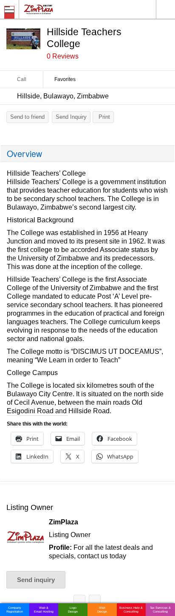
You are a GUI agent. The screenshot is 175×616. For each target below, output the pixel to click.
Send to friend (27, 117)
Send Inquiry (71, 117)
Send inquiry (36, 579)
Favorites (65, 79)
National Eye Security (79, 602)
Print (104, 117)
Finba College (95, 602)
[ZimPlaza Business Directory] (58, 9)
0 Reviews (63, 56)
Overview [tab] (24, 154)
